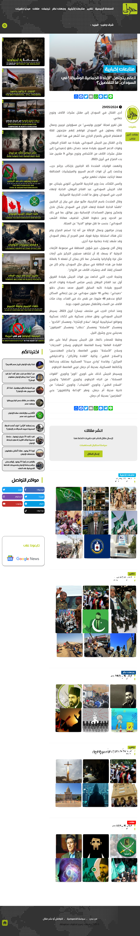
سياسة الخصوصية (76, 918)
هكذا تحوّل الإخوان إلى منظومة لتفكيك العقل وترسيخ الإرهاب (99, 479)
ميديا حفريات (22, 8)
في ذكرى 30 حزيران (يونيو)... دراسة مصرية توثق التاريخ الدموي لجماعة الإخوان (20, 440)
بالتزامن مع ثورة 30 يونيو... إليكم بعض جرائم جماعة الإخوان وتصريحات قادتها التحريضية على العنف (19, 465)
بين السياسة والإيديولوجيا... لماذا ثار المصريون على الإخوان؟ (21, 389)
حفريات (132, 127)
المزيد (94, 24)
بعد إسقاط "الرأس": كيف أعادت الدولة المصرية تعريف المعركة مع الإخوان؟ (20, 427)
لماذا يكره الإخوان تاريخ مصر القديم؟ (20, 364)
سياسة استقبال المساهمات (93, 445)
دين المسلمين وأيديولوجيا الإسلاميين (113, 677)
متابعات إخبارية (76, 8)
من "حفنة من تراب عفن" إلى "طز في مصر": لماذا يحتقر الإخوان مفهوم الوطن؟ (20, 377)
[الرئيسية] (130, 9)
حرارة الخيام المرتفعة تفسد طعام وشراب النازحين (107, 578)
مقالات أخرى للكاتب (132, 137)
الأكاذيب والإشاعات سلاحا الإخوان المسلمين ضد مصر (21, 414)
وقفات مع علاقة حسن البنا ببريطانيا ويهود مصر (21, 402)
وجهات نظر (59, 8)
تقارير (90, 8)
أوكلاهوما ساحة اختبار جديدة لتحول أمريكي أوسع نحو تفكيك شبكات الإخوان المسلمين (94, 751)
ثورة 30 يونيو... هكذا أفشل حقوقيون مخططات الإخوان (20, 452)
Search (4, 25)
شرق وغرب (107, 24)
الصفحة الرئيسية (104, 8)
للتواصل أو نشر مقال (53, 918)
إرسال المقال (93, 454)
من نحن (93, 918)
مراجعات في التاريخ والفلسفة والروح (114, 827)
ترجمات (46, 8)
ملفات (36, 8)
